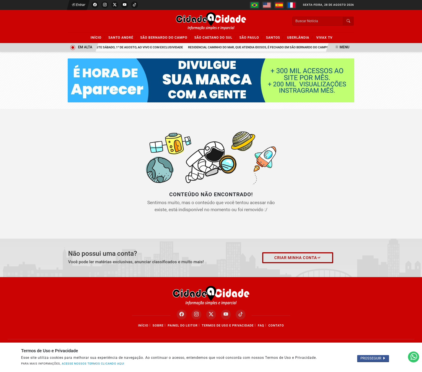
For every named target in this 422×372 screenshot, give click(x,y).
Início (98, 37)
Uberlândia (300, 37)
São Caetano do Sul (215, 37)
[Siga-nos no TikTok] (241, 314)
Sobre (158, 325)
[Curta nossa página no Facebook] (182, 314)
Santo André (122, 37)
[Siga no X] (114, 4)
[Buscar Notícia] (348, 21)
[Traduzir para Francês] (291, 5)
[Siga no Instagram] (104, 4)
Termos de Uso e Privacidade (228, 325)
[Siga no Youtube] (124, 4)
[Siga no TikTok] (134, 4)
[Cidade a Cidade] (211, 21)
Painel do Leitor (183, 325)
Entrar (80, 5)
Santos (275, 37)
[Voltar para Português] (254, 5)
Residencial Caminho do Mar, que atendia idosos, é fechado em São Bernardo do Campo (254, 47)
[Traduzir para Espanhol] (279, 5)
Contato (276, 325)
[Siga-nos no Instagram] (196, 314)
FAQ (261, 325)
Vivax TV (324, 38)
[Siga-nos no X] (211, 314)
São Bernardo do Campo (165, 37)
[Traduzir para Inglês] (267, 5)
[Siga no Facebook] (94, 4)
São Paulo (251, 37)
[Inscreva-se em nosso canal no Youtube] (226, 314)
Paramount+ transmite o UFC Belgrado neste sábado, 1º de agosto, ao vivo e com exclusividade (101, 47)
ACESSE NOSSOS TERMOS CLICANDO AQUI (93, 363)
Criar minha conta (295, 258)
